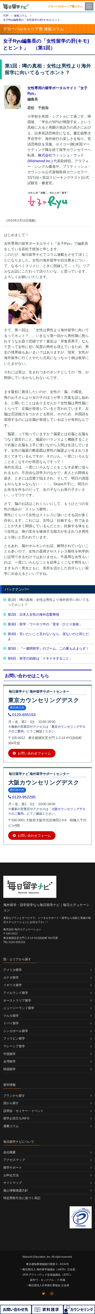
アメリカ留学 (12, 970)
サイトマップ (12, 1182)
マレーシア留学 (14, 1046)
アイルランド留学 (15, 992)
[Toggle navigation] (90, 6)
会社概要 (9, 1152)
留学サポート (12, 1167)
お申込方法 (11, 1175)
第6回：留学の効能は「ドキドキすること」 (40, 658)
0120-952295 (24, 797)
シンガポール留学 (15, 1031)
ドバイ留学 (11, 1023)
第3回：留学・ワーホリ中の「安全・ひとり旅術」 (45, 624)
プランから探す (14, 1095)
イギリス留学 (12, 985)
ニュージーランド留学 (18, 1008)
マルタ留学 (11, 1015)
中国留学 (9, 1054)
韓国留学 (9, 1069)
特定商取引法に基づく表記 (21, 1198)
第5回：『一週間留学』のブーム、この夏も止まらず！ (48, 648)
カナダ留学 (11, 977)
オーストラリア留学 (17, 1000)
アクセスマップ (14, 1160)
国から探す (11, 1103)
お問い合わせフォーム (34, 753)
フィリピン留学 (14, 1038)
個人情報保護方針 (15, 1190)
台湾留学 (9, 1061)
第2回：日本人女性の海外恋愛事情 (33, 614)
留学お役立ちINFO (16, 1118)
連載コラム (11, 1126)
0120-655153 (24, 714)
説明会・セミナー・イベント (23, 1111)
